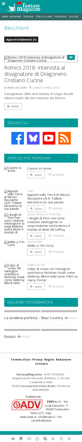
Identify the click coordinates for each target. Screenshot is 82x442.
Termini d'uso (21, 359)
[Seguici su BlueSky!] (33, 138)
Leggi (15, 106)
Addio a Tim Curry (40, 245)
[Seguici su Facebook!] (18, 138)
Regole (49, 359)
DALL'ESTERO (35, 242)
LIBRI (30, 191)
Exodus (10, 336)
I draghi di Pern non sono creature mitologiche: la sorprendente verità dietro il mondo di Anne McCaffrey (48, 224)
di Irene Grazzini (15, 87)
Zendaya (28, 16)
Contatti (41, 364)
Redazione (63, 359)
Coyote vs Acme (39, 168)
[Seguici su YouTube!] (49, 138)
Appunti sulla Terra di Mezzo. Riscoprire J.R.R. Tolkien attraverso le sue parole (49, 198)
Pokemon (60, 16)
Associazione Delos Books (38, 386)
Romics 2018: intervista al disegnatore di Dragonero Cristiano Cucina (35, 74)
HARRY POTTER (36, 265)
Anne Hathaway (11, 16)
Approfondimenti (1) (21, 39)
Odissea (73, 16)
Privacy (37, 359)
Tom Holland (44, 16)
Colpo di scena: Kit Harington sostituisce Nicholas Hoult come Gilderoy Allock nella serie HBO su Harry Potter (52, 274)
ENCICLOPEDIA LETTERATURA (44, 214)
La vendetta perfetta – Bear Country (33, 318)
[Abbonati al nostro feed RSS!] (64, 138)
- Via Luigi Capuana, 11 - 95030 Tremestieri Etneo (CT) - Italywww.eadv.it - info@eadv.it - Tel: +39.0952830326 (45, 411)
